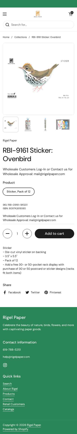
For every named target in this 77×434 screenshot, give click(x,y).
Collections (20, 37)
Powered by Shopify (15, 429)
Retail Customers (14, 404)
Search (7, 384)
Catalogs (8, 409)
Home (6, 37)
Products (9, 394)
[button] (70, 14)
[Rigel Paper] (37, 14)
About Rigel (10, 389)
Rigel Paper (34, 425)
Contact (8, 399)
